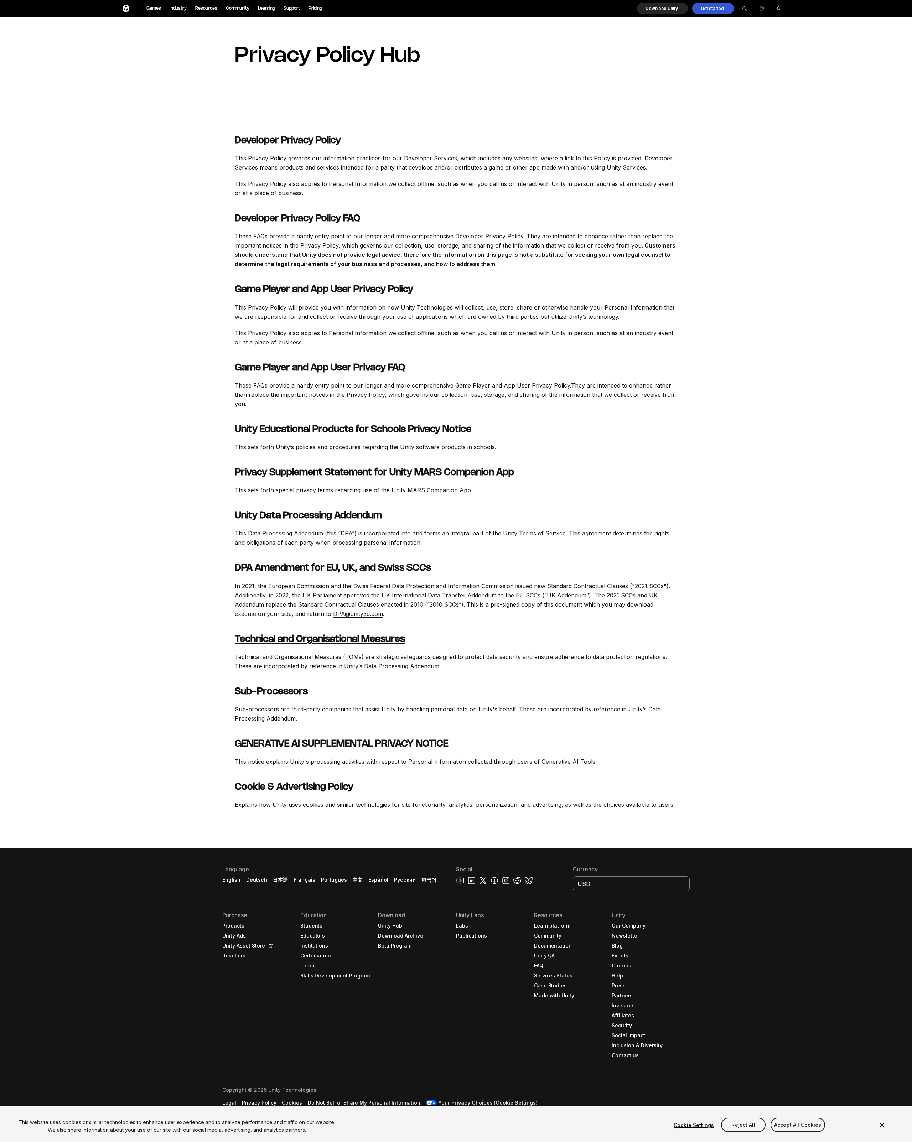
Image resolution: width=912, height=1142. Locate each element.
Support (292, 8)
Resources (206, 8)
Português (334, 880)
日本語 (280, 880)
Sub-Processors (271, 691)
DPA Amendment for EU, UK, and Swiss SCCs (333, 568)
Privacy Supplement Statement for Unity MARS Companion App (374, 472)
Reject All (743, 1125)
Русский (405, 880)
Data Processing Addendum (401, 666)
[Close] (882, 1125)
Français (305, 880)
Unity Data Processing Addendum (308, 516)
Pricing (315, 8)
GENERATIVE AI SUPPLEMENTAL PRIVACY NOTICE (341, 744)
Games (153, 8)
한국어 (428, 880)
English (231, 880)
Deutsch (256, 880)
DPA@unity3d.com (358, 613)
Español (378, 880)
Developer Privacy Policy (288, 140)
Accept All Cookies (798, 1125)
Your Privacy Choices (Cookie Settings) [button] (488, 1103)
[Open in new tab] (269, 946)
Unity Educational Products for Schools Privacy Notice (353, 429)
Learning (266, 8)
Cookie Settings (694, 1125)
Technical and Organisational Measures (320, 639)
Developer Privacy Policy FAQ (297, 218)
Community (237, 8)
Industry (178, 8)
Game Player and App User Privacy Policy (324, 289)
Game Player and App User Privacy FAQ (320, 368)
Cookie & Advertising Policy (294, 787)
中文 (358, 880)
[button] (662, 8)
